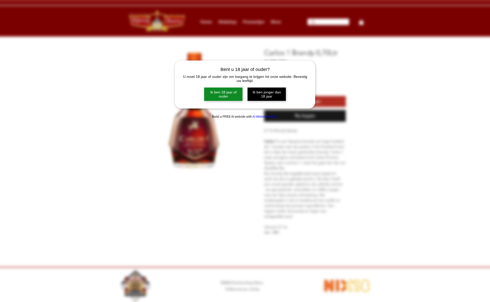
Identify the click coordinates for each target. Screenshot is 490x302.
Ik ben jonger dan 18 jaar (267, 94)
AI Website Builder (265, 116)
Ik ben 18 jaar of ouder (223, 94)
